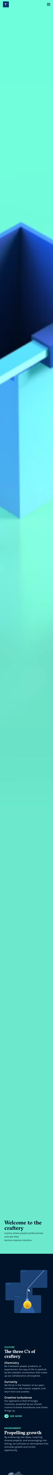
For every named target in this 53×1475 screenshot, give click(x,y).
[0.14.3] (6, 4)
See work (15, 1416)
